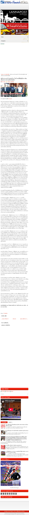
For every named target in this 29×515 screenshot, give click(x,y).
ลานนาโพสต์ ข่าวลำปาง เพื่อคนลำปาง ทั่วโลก (16, 511)
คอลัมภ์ (10, 422)
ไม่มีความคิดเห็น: (10, 81)
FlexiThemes (11, 513)
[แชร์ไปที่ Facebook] (5, 316)
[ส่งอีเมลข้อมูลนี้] (2, 316)
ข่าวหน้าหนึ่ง (6, 74)
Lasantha (22, 513)
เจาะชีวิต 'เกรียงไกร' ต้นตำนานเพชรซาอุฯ (14, 445)
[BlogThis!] (3, 316)
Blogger (17, 487)
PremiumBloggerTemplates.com (10, 514)
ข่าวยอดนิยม (4, 422)
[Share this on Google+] (7, 313)
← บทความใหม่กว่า (5, 318)
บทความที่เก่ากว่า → (24, 318)
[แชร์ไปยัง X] (4, 316)
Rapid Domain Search (21, 514)
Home (2, 74)
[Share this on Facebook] (3, 313)
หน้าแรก (14, 318)
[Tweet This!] (5, 313)
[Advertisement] (14, 59)
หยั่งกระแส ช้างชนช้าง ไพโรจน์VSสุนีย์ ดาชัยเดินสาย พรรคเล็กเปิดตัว (14, 79)
